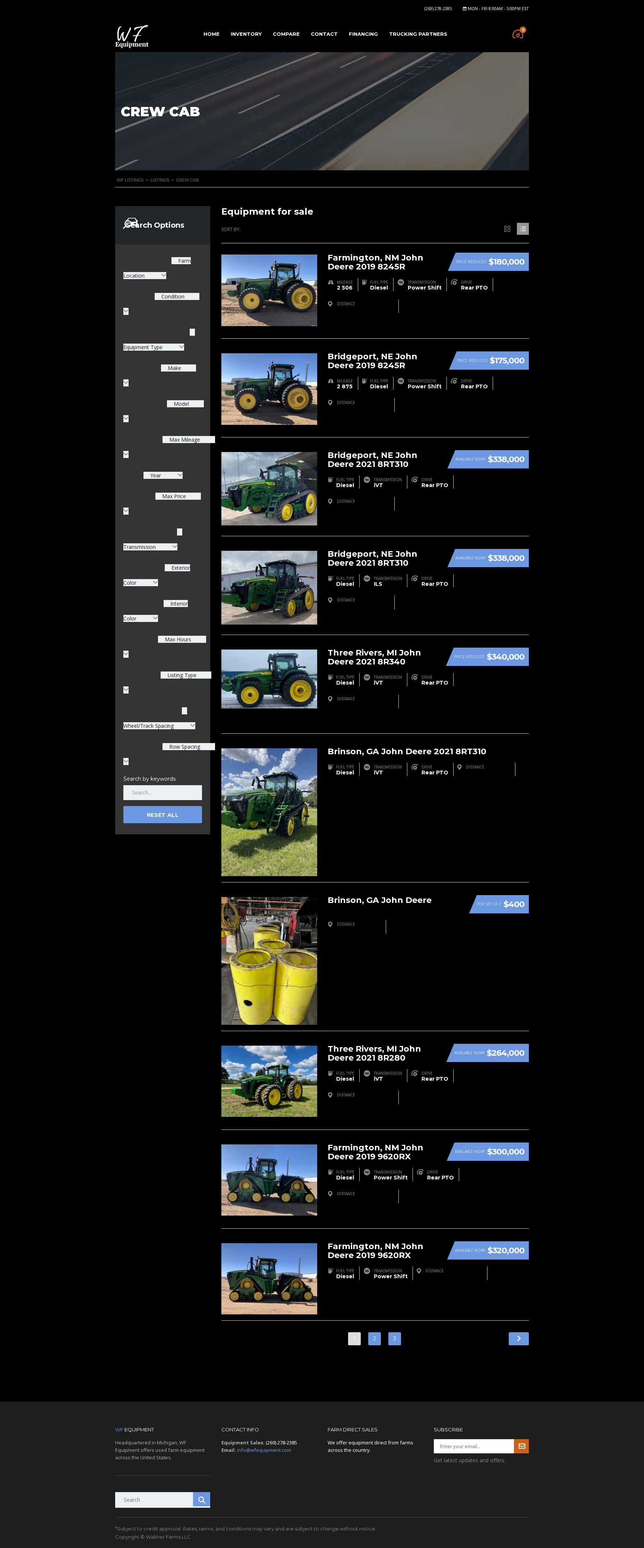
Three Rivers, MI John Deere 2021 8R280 (374, 1053)
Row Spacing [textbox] (184, 746)
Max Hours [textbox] (177, 639)
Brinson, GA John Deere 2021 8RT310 (407, 751)
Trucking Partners (418, 34)
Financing (363, 34)
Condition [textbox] (172, 296)
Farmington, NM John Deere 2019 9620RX (375, 1152)
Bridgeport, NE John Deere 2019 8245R (372, 360)
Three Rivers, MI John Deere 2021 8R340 (374, 657)
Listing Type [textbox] (181, 675)
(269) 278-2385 (438, 8)
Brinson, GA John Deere (380, 900)
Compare (286, 34)
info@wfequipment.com (264, 1450)
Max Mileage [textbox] (184, 439)
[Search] (201, 1499)
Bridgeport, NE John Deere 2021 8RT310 (372, 459)
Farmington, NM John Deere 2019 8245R (375, 262)
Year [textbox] (155, 475)
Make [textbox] (173, 368)
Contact (324, 34)
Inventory (246, 34)
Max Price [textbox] (173, 496)
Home (211, 34)
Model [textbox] (180, 403)
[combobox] (163, 475)
